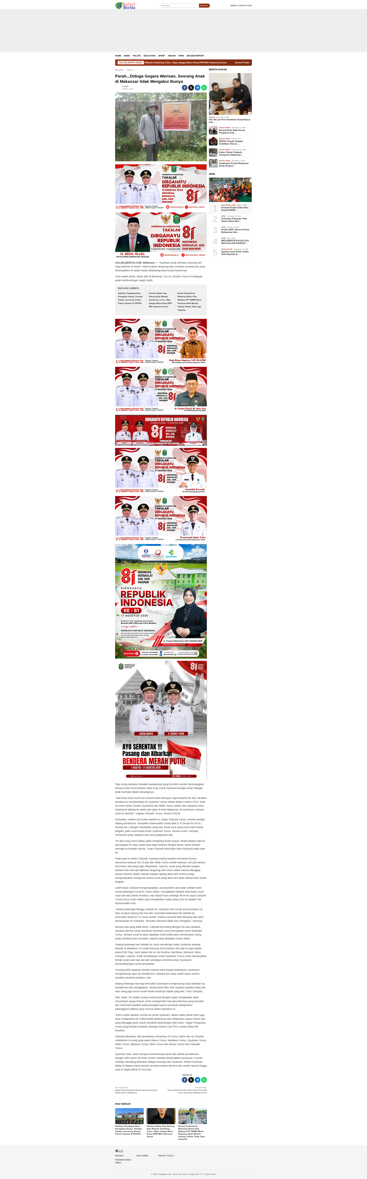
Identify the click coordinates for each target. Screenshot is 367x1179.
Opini (233, 205)
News (228, 127)
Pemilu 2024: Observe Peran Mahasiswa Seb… (235, 230)
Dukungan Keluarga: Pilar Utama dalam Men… (234, 219)
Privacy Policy (166, 1156)
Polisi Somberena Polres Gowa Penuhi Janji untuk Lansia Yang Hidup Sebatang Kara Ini (187, 1090)
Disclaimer (142, 1156)
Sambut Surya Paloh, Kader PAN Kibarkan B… (235, 252)
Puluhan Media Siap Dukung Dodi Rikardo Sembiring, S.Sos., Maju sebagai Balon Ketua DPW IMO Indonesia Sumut (160, 300)
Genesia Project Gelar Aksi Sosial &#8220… (234, 208)
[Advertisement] (183, 31)
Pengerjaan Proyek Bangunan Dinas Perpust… (234, 164)
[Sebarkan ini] (185, 88)
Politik (229, 249)
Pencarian (204, 6)
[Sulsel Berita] (125, 5)
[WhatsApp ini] (204, 88)
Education (226, 205)
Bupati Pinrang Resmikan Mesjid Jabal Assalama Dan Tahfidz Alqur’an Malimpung (136, 1090)
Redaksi (119, 1156)
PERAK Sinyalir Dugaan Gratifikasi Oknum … (231, 142)
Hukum (212, 117)
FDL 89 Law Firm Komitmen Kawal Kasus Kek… (229, 120)
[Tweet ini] (191, 88)
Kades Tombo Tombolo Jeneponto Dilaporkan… (231, 153)
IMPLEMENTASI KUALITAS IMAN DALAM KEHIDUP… (235, 241)
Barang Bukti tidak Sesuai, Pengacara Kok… (232, 131)
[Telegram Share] (197, 88)
